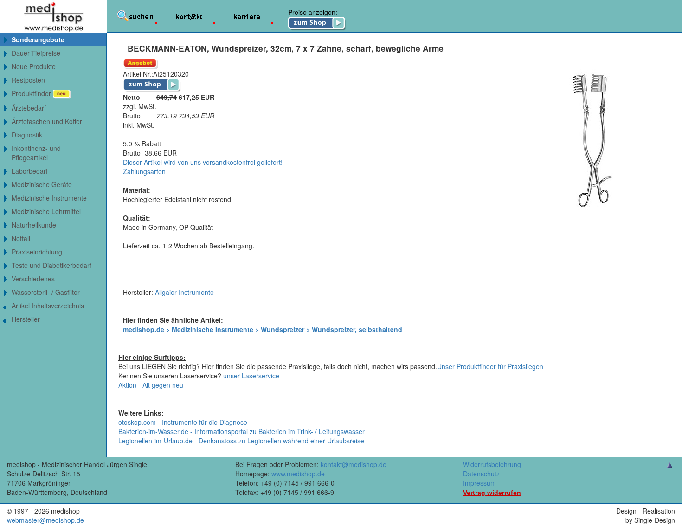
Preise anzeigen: (312, 12)
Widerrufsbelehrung (492, 464)
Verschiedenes (33, 278)
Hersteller (26, 319)
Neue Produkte (34, 66)
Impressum (479, 483)
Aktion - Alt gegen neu (150, 385)
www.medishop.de (298, 473)
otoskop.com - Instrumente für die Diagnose (182, 422)
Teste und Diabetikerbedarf (51, 265)
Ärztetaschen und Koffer (47, 121)
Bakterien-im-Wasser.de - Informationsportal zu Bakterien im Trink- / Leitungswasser (241, 431)
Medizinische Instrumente (49, 197)
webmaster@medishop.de (45, 520)
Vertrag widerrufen (492, 492)
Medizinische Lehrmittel (46, 211)
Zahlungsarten (144, 171)
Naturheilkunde (34, 224)
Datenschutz (481, 473)
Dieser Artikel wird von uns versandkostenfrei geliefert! (203, 162)
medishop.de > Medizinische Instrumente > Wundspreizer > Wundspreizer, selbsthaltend (262, 329)
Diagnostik (27, 134)
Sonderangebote (38, 39)
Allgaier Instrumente (184, 292)
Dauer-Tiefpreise (36, 53)
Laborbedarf (30, 171)
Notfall (21, 238)
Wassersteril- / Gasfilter (46, 292)
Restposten (28, 80)
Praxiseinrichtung (37, 251)
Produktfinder (32, 93)
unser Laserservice (251, 375)
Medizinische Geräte (42, 184)
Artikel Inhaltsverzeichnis (48, 305)
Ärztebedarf (29, 107)
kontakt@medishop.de (353, 464)
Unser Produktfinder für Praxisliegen (490, 366)
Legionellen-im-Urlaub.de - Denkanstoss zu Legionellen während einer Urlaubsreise (241, 440)
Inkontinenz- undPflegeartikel (36, 152)
